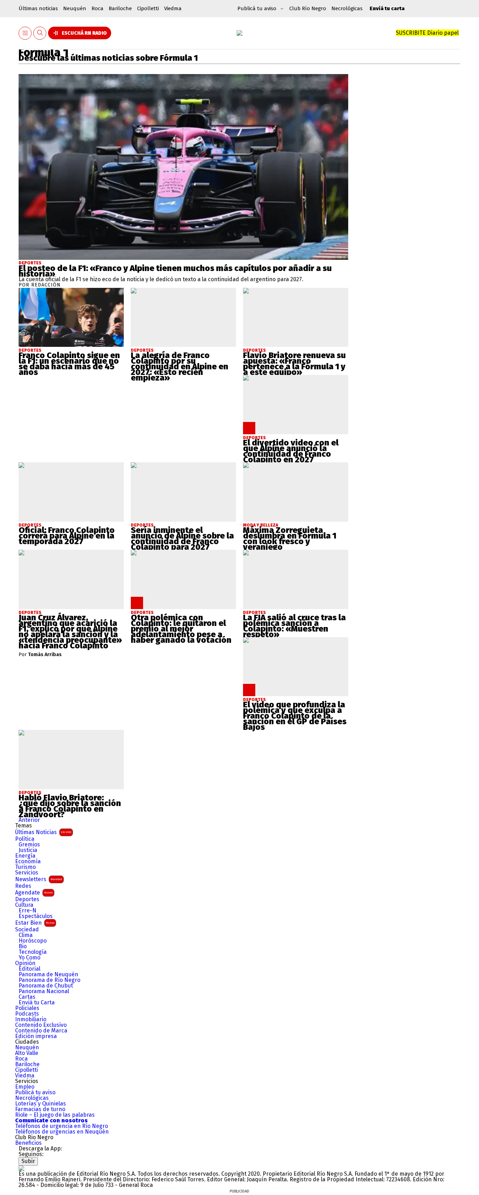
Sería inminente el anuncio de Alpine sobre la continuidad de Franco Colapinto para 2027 (182, 538)
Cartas (27, 997)
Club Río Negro (307, 8)
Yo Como (29, 957)
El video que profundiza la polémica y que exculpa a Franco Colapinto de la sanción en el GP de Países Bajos (294, 716)
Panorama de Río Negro (49, 980)
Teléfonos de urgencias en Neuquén (62, 1132)
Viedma (173, 8)
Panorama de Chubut (46, 986)
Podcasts (27, 1014)
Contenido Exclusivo (41, 1025)
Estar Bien (34, 922)
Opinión (25, 963)
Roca (97, 8)
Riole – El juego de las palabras (55, 1115)
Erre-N (27, 910)
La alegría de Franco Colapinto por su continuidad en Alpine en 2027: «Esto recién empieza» (179, 366)
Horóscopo (33, 941)
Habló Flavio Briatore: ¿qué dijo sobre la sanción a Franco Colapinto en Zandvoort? (70, 806)
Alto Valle (26, 1053)
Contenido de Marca (41, 1031)
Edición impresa (36, 1036)
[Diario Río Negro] (239, 33)
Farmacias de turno (40, 1109)
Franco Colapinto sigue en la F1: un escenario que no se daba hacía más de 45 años (69, 363)
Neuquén (74, 8)
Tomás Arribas (45, 655)
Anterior (29, 820)
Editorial (29, 969)
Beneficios (28, 1143)
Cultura (24, 905)
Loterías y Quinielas (40, 1104)
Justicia (28, 850)
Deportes (30, 263)
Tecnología (33, 952)
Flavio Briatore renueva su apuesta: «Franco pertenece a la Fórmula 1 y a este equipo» (294, 363)
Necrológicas (347, 8)
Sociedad (27, 929)
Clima (26, 935)
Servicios (26, 873)
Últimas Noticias (43, 832)
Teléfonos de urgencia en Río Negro (61, 1126)
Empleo (24, 1087)
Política (24, 839)
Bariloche (120, 8)
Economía (28, 861)
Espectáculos (36, 916)
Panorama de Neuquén (48, 974)
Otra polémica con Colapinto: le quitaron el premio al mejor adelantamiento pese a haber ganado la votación (181, 629)
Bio (23, 946)
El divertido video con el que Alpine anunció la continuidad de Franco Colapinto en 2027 (290, 451)
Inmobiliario (30, 1019)
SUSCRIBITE (427, 32)
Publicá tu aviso (35, 1092)
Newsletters (38, 879)
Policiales (27, 1008)
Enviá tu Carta (37, 1002)
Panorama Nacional (44, 991)
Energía (25, 856)
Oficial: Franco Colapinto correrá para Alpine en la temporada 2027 (67, 535)
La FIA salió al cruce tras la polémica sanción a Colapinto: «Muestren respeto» (294, 626)
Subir (28, 1161)
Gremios (29, 844)
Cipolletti (148, 8)
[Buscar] (40, 33)
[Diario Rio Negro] (21, 1168)
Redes (23, 886)
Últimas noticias (38, 8)
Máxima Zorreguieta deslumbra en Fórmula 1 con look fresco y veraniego (289, 538)
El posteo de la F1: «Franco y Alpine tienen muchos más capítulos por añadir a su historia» (175, 271)
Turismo (25, 867)
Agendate (34, 892)
